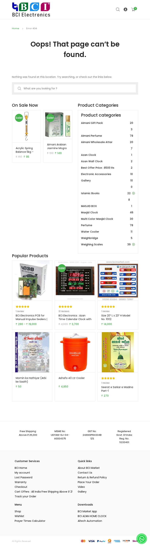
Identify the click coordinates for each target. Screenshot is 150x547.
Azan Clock (106, 155)
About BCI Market (89, 468)
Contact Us (85, 472)
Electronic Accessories (107, 174)
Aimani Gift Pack (107, 126)
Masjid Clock (107, 212)
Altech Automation (90, 521)
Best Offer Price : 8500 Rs (106, 168)
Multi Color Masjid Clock (107, 219)
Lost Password (23, 477)
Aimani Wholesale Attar (107, 145)
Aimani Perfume (107, 136)
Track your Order (25, 496)
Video (81, 487)
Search (118, 9)
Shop (18, 511)
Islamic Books (106, 196)
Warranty (21, 482)
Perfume (107, 225)
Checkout (21, 487)
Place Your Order (88, 482)
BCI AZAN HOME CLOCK (92, 516)
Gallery (107, 184)
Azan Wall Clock (106, 161)
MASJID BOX (106, 206)
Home (15, 28)
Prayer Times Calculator (30, 521)
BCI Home (21, 468)
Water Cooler (106, 231)
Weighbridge (106, 238)
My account (22, 472)
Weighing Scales (106, 244)
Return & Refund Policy (92, 477)
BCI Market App (87, 511)
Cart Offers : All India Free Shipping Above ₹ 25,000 (43, 491)
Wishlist (19, 516)
